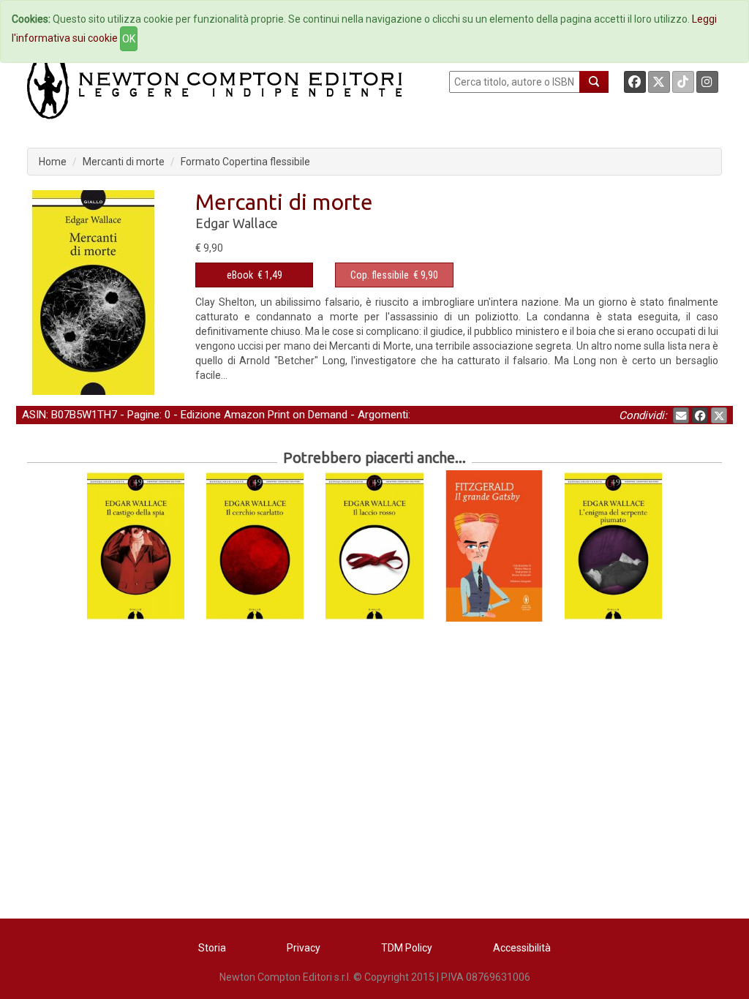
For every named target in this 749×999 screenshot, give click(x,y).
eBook (240, 275)
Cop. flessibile (379, 275)
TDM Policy (406, 948)
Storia (212, 948)
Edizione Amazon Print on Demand (264, 414)
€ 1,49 (254, 275)
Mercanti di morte (124, 161)
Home (53, 161)
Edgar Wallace (236, 223)
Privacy (303, 948)
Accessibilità (522, 948)
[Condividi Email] (681, 415)
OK (128, 39)
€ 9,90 (394, 275)
